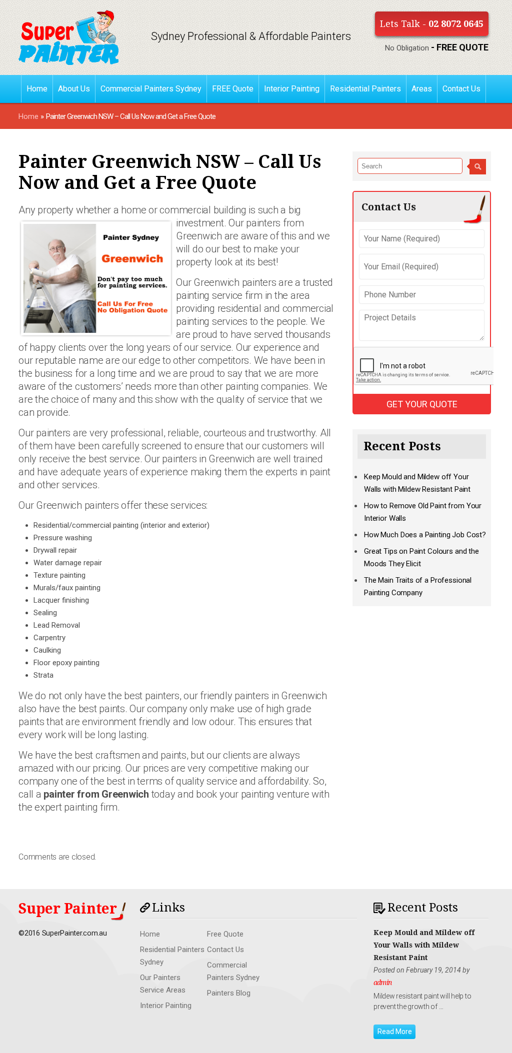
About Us (74, 88)
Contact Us (461, 88)
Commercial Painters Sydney (151, 88)
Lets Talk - (432, 23)
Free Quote (225, 934)
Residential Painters (365, 88)
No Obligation (436, 47)
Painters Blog (228, 993)
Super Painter (67, 909)
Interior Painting (292, 88)
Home (37, 88)
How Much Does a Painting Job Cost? (425, 534)
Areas (422, 88)
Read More (395, 1032)
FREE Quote (233, 88)
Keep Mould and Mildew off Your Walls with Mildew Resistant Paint (424, 945)
